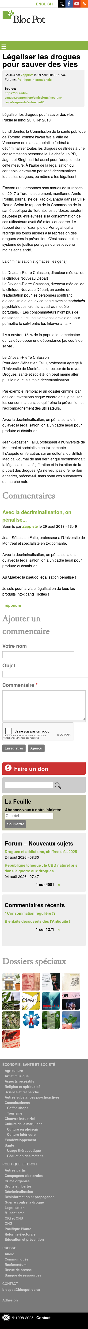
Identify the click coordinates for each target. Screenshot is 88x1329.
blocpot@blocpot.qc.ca (21, 1289)
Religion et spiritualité (22, 1086)
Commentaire (20, 685)
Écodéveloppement (20, 1139)
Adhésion (10, 1300)
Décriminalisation (19, 1191)
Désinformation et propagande (29, 1196)
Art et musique (17, 1076)
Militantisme (14, 1212)
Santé (9, 1145)
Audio (9, 1254)
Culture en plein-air (22, 1129)
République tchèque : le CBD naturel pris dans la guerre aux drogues (41, 868)
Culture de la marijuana (23, 1123)
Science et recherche (22, 1092)
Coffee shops (17, 1107)
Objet (8, 665)
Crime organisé (17, 1181)
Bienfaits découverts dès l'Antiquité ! (37, 921)
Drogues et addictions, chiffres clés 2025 (41, 851)
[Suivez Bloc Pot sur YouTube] (76, 6)
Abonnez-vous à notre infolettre (33, 809)
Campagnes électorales (24, 1175)
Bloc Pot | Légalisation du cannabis (24, 15)
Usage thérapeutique (24, 1150)
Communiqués (16, 1259)
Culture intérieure (21, 1134)
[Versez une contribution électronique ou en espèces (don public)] (8, 770)
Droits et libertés (18, 1186)
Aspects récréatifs (19, 1081)
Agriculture (14, 1070)
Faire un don (31, 769)
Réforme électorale (20, 1234)
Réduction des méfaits (25, 1155)
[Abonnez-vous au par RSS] (84, 6)
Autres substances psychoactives (32, 1097)
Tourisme (14, 1113)
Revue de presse (18, 1269)
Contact (43, 1317)
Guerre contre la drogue (24, 1202)
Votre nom (14, 645)
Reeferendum (16, 1264)
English (44, 4)
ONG (8, 1223)
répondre (13, 605)
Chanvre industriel (20, 1118)
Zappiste (27, 75)
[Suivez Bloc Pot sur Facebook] (69, 6)
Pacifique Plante (18, 1228)
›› (59, 884)
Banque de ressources (23, 1275)
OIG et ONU (14, 1218)
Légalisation (15, 1207)
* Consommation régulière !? (30, 913)
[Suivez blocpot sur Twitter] (61, 6)
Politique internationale (35, 79)
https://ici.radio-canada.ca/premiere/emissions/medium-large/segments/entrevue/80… (33, 97)
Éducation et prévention (24, 1239)
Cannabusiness (17, 1102)
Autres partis (15, 1170)
